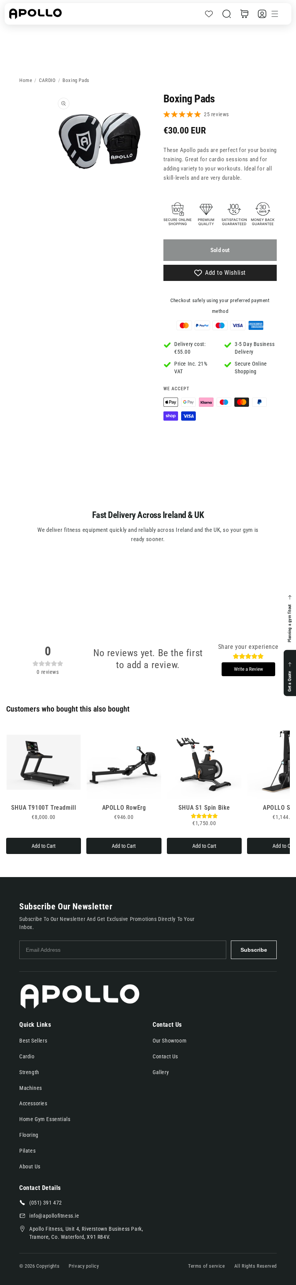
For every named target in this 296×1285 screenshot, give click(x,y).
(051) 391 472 (45, 1203)
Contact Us (165, 1056)
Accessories (33, 1103)
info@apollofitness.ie (54, 1216)
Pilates (27, 1151)
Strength (29, 1072)
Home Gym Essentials (44, 1119)
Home (25, 80)
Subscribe (253, 950)
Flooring (29, 1135)
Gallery (161, 1072)
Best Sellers (33, 1041)
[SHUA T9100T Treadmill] (44, 762)
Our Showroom (170, 1041)
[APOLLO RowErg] (124, 762)
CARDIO (47, 80)
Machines (30, 1088)
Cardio (27, 1056)
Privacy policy (84, 1266)
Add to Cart (44, 846)
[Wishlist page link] (209, 14)
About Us (29, 1166)
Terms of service (206, 1266)
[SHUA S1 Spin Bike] (204, 762)
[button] (226, 13)
